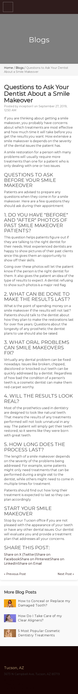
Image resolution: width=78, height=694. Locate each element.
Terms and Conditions (19, 688)
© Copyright (12, 680)
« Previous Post (15, 574)
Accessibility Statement (20, 692)
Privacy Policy (13, 684)
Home (8, 68)
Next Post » (66, 574)
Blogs (20, 68)
